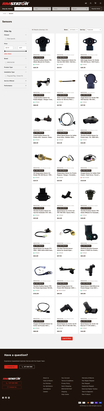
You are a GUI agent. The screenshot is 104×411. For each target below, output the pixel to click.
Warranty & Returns (88, 378)
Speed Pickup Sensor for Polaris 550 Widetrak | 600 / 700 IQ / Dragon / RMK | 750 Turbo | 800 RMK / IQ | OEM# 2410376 (66, 290)
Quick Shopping (66, 386)
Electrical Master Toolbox (89, 389)
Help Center (65, 394)
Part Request (86, 383)
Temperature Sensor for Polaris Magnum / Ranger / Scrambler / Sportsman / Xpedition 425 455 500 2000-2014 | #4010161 (66, 177)
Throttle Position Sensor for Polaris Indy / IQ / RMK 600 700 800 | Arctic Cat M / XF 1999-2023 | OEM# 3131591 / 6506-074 (90, 139)
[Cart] (95, 3)
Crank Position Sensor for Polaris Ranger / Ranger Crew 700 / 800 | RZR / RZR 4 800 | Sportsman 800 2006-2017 (43, 100)
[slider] (4, 51)
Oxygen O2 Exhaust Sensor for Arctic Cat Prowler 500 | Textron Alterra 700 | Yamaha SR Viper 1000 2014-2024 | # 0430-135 (43, 327)
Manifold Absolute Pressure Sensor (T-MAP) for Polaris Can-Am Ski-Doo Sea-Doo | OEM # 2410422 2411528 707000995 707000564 (89, 252)
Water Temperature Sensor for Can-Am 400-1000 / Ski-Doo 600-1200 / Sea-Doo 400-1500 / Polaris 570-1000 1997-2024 (66, 64)
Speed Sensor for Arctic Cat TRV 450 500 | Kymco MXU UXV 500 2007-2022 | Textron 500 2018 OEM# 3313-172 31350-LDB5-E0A (66, 214)
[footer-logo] (11, 378)
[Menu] (100, 3)
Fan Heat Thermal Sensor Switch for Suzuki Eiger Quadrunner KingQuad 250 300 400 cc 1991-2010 (65, 251)
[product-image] (43, 44)
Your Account (65, 378)
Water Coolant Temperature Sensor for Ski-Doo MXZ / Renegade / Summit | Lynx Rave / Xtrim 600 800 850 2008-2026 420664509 (65, 101)
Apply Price (7, 54)
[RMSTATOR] (15, 3)
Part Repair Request (88, 380)
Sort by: (82, 29)
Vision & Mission (48, 380)
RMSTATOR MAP (66, 389)
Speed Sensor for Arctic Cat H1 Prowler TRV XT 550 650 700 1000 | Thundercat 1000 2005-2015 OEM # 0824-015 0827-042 (67, 327)
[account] (90, 3)
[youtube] (9, 398)
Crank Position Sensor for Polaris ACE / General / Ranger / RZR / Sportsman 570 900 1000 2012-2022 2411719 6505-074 (43, 139)
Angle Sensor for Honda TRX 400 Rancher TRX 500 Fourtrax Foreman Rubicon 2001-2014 (90, 100)
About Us (46, 378)
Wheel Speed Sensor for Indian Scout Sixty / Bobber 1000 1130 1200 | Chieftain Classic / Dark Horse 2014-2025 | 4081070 (66, 139)
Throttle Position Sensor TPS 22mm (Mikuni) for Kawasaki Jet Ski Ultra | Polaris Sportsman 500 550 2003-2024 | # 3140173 (90, 214)
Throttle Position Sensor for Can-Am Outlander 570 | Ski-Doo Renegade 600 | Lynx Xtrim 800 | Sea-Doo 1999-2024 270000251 (42, 214)
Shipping (64, 391)
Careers (45, 391)
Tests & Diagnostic (87, 391)
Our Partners (47, 383)
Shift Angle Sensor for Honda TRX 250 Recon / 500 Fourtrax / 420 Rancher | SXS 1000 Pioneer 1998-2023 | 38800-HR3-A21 (90, 64)
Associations (47, 389)
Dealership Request (88, 386)
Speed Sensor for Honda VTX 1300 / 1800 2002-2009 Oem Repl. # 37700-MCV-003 (42, 250)
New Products (86, 394)
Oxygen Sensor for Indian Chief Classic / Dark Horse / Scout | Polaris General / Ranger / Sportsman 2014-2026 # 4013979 (90, 177)
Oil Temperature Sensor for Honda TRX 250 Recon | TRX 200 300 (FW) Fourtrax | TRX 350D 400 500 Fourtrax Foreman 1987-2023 (42, 177)
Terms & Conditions (67, 380)
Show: (66, 29)
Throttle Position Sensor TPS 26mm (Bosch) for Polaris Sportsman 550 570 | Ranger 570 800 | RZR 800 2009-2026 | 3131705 (42, 64)
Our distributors (48, 386)
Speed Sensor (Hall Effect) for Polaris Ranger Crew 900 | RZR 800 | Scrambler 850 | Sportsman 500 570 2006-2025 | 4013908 (90, 290)
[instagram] (6, 398)
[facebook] (3, 398)
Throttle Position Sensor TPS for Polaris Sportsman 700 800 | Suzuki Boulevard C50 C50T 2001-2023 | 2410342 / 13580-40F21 (43, 290)
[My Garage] (86, 3)
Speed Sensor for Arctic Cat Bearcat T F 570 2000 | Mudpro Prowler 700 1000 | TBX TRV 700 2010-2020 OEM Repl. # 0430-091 (90, 327)
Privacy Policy (65, 383)
